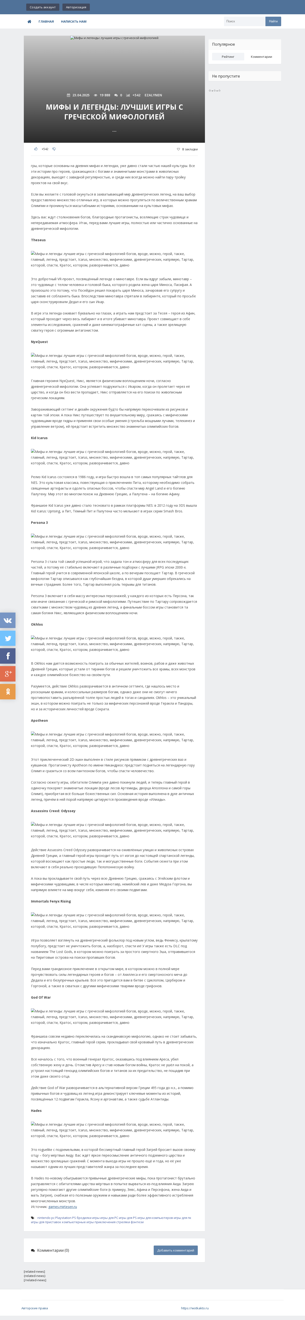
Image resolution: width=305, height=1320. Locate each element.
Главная (46, 21)
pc (53, 1218)
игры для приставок (46, 1222)
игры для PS (128, 1218)
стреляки (123, 1222)
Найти (273, 21)
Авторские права (34, 1308)
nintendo (44, 1218)
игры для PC (109, 1218)
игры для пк (182, 1218)
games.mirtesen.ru (62, 1206)
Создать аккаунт (43, 7)
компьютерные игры (78, 1222)
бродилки (84, 1218)
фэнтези (137, 1222)
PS (74, 1218)
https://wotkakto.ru (195, 1308)
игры (96, 1218)
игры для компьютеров (155, 1218)
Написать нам (73, 21)
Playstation (63, 1218)
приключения (105, 1222)
